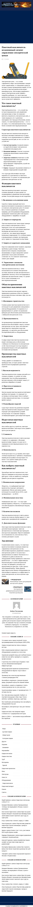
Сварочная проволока (8, 768)
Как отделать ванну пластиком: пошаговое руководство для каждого (16, 849)
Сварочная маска (7, 783)
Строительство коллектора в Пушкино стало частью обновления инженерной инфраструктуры (15, 664)
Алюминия (5, 747)
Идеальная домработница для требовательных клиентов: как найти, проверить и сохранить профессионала (16, 657)
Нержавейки (5, 750)
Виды (4, 728)
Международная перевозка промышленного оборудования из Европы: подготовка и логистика (15, 670)
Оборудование (6, 780)
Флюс (3, 771)
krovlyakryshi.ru (15, 906)
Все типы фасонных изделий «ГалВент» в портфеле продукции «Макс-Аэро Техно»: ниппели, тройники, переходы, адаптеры (14, 697)
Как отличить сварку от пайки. (19, 820)
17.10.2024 (6, 59)
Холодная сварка (7, 738)
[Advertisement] (16, 27)
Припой (4, 765)
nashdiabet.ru (23, 906)
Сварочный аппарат (8, 786)
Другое (4, 741)
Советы (4, 792)
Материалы (5, 762)
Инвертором (6, 735)
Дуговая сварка (7, 732)
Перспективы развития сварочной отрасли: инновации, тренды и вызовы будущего (16, 825)
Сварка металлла (7, 753)
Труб (3, 759)
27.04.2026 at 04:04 (16, 613)
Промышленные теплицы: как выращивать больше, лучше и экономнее (15, 807)
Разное (4, 789)
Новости (4, 777)
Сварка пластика (7, 756)
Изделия (4, 744)
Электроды (5, 774)
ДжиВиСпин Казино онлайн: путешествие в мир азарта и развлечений (16, 842)
